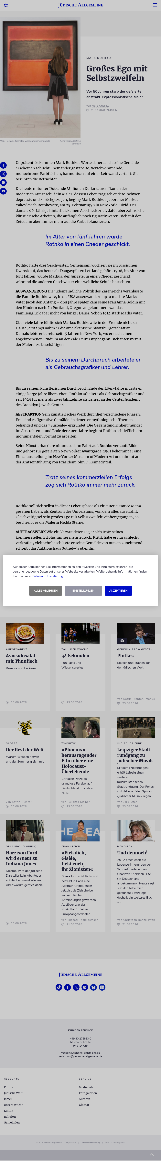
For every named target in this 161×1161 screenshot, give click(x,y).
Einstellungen (83, 591)
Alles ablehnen (46, 591)
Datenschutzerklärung (47, 576)
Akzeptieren (118, 591)
